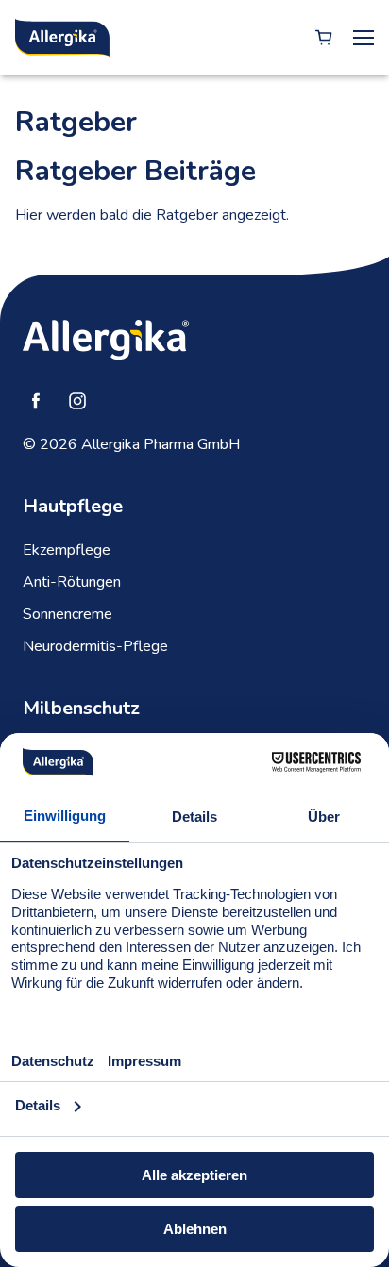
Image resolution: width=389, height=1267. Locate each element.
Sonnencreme (67, 614)
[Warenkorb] (323, 38)
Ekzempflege (66, 550)
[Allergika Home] (62, 38)
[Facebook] (36, 401)
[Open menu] (363, 38)
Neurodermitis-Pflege (95, 646)
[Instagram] (77, 401)
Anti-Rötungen (72, 582)
